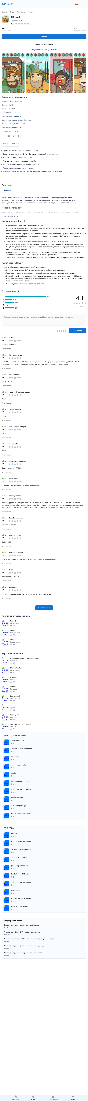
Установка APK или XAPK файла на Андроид (22, 932)
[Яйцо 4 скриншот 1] (13, 73)
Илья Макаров (16, 101)
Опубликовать (78, 331)
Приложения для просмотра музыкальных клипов (24, 953)
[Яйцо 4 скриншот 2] (37, 73)
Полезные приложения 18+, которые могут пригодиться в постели (30, 939)
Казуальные (17, 128)
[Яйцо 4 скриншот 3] (61, 73)
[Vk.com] (8, 136)
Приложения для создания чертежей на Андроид (24, 946)
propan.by (18, 116)
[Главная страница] (8, 6)
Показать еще (44, 608)
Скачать (44, 37)
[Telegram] (3, 136)
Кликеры (7, 190)
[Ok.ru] (13, 136)
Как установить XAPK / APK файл (44, 50)
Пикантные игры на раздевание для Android (21, 925)
